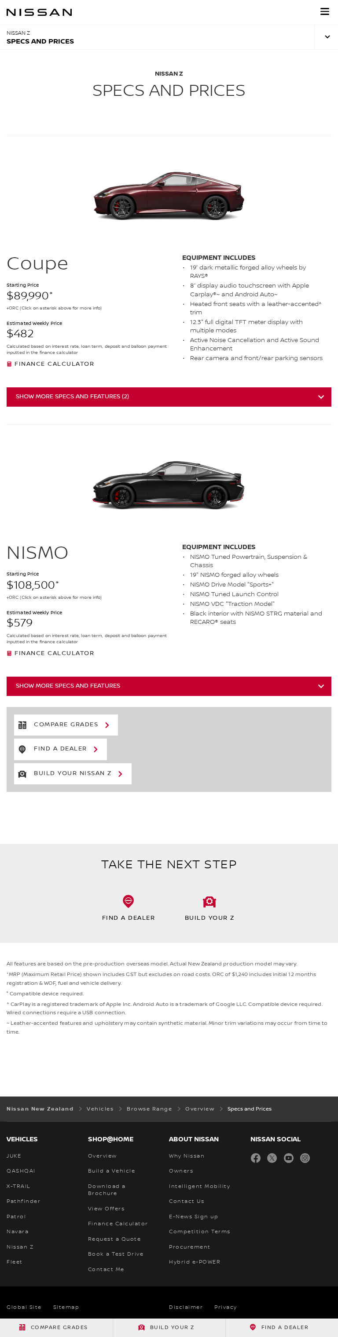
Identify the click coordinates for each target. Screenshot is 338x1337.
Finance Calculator (54, 364)
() (72, 396)
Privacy (225, 1307)
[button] (324, 11)
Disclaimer (186, 1307)
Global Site (24, 1307)
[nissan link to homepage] (39, 12)
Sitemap (66, 1307)
